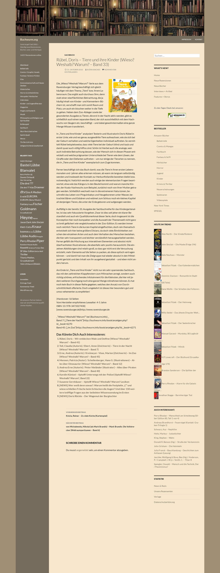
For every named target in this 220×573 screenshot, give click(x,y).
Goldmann (28, 209)
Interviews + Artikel (163, 91)
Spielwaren (162, 194)
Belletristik (162, 141)
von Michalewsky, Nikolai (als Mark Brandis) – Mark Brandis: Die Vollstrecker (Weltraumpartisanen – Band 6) (100, 426)
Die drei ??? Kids (27, 187)
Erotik (23, 196)
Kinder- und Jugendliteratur (31, 103)
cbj (31, 174)
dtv (22, 192)
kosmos (24, 231)
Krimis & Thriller (164, 184)
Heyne (26, 217)
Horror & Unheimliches (29, 93)
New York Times (161, 205)
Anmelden (24, 279)
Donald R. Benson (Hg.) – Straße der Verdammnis (176, 442)
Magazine (24, 107)
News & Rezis (160, 486)
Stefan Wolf (38, 251)
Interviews (24, 100)
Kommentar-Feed (27, 286)
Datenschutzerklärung (164, 502)
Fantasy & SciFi (164, 157)
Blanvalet (27, 170)
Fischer (37, 204)
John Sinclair (38, 222)
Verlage (157, 496)
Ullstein (36, 264)
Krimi (31, 232)
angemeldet (82, 450)
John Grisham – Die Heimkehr (168, 446)
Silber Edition (28, 251)
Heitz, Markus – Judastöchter (167, 433)
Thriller (24, 254)
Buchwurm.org (29, 39)
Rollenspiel (24, 124)
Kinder (160, 178)
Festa (30, 204)
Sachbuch (70, 55)
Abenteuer (24, 65)
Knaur (36, 226)
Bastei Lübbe (30, 165)
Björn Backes (93, 69)
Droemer (39, 187)
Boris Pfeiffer (25, 174)
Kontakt (198, 39)
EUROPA (32, 196)
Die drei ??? (26, 183)
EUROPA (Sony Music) (30, 200)
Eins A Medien (33, 192)
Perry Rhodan (28, 241)
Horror (160, 168)
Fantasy (24, 204)
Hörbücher (162, 162)
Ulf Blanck (29, 264)
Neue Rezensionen (162, 80)
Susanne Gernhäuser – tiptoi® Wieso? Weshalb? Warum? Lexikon (94, 381)
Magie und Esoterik (27, 111)
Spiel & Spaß (25, 135)
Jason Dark (25, 222)
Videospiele (162, 200)
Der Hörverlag (25, 180)
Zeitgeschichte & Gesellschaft (31, 146)
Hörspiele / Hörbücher (29, 96)
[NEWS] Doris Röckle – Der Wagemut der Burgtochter (88, 396)
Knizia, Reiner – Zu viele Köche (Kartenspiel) (86, 414)
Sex (42, 248)
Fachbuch (161, 151)
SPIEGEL (158, 211)
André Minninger (26, 161)
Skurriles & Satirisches (28, 131)
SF (21, 251)
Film (22, 79)
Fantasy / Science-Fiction (30, 76)
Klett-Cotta (26, 227)
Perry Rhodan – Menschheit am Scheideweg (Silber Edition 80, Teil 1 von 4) (176, 417)
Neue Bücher (160, 86)
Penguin (40, 236)
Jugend (160, 173)
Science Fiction (35, 248)
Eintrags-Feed (25, 283)
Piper (40, 241)
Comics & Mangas (165, 146)
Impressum (186, 39)
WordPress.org (26, 290)
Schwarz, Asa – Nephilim (165, 429)
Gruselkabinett (26, 213)
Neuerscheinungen (165, 189)
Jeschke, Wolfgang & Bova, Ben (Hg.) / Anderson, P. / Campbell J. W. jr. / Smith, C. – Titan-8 (176, 458)
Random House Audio (28, 244)
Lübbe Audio (28, 236)
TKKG (22, 264)
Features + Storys (162, 96)
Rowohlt (24, 247)
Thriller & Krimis (26, 142)
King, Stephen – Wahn (164, 437)
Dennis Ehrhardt (27, 177)
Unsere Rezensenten (163, 491)
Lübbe (37, 231)
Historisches (25, 89)
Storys (22, 138)
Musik (22, 114)
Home (157, 75)
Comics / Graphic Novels (29, 72)
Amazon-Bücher (161, 135)
